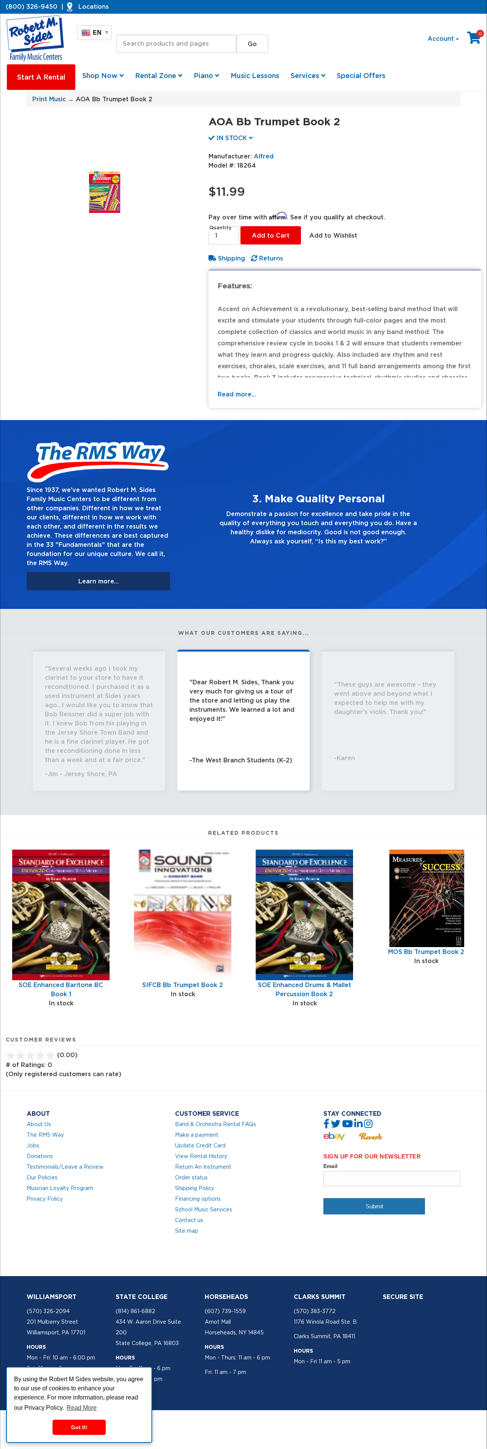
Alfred (264, 156)
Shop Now (100, 76)
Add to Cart (271, 235)
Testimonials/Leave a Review (65, 1167)
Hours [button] (36, 1347)
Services (306, 76)
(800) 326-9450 (31, 6)
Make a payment (196, 1135)
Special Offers (361, 76)
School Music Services (203, 1209)
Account (442, 38)
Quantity (220, 227)
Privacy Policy (45, 1199)
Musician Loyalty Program (60, 1188)
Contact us (189, 1220)
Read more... (237, 394)
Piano (204, 76)
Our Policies (42, 1177)
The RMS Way (45, 1135)
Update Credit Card (200, 1145)
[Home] (35, 38)
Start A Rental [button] (41, 77)
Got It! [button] (79, 1427)
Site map (186, 1231)
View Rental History (201, 1156)
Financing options (198, 1199)
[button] (197, 514)
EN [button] (100, 32)
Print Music (49, 99)
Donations (40, 1156)
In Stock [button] (232, 137)
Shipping (230, 258)
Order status (191, 1177)
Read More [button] (82, 1407)
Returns (270, 258)
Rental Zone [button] (156, 76)
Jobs (33, 1145)
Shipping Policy (194, 1188)
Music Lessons (255, 76)
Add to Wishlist (333, 235)
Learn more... (98, 581)
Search (127, 27)
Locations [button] (93, 6)
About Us (39, 1124)
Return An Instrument (203, 1167)
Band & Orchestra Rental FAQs (215, 1124)
